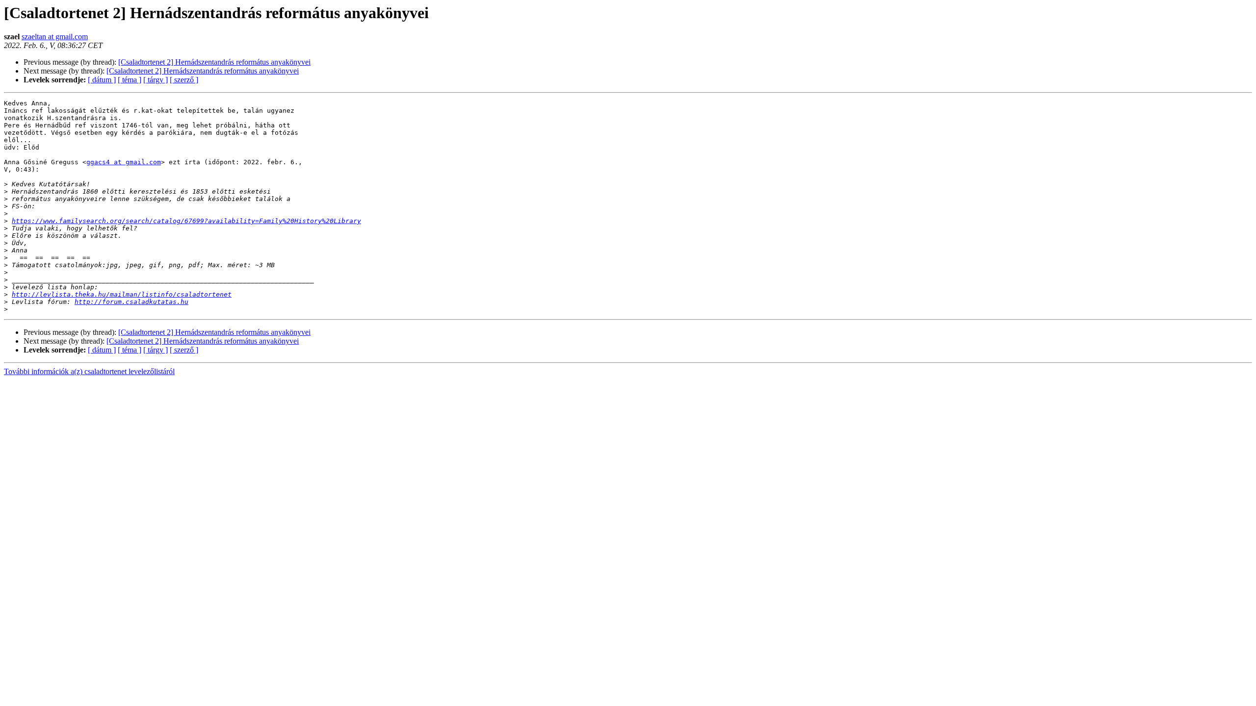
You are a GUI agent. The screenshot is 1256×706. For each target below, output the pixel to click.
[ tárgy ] (155, 80)
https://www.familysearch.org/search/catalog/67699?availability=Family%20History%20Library (186, 221)
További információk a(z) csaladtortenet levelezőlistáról (89, 371)
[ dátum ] (102, 80)
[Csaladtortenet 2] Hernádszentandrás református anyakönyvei (214, 62)
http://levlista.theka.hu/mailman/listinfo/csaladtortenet (122, 294)
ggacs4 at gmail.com (123, 162)
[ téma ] (129, 80)
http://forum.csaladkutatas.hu (131, 301)
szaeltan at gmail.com (55, 36)
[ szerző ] (184, 80)
